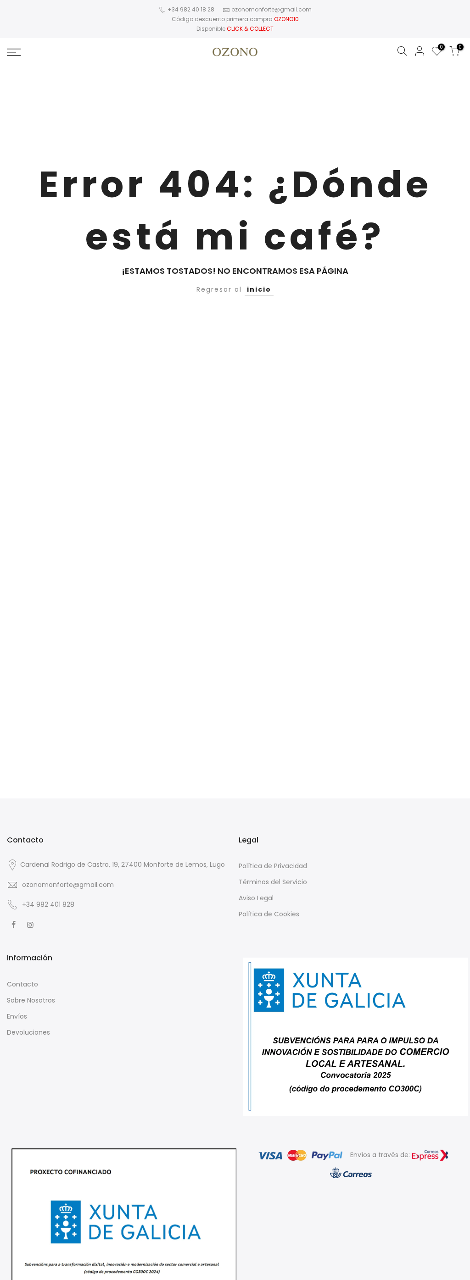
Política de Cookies (269, 914)
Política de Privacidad (273, 865)
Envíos (17, 1016)
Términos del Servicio (273, 882)
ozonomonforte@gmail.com (271, 9)
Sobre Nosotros (31, 1000)
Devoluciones (28, 1032)
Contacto (22, 984)
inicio (259, 289)
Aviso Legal (256, 898)
